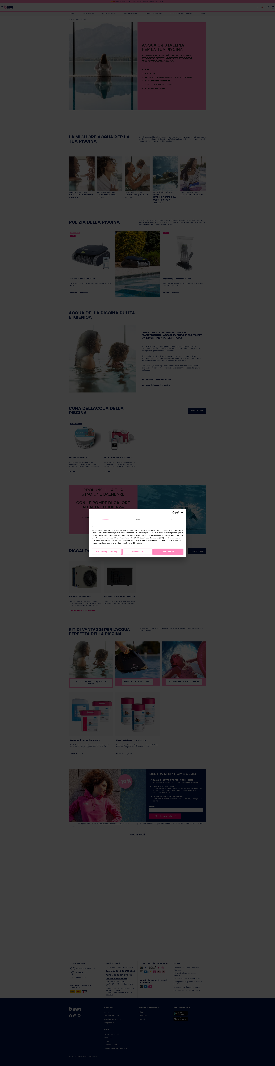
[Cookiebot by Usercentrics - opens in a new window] (174, 512)
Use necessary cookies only (106, 552)
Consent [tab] (105, 520)
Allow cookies (168, 552)
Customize (136, 552)
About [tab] (169, 520)
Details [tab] (137, 520)
